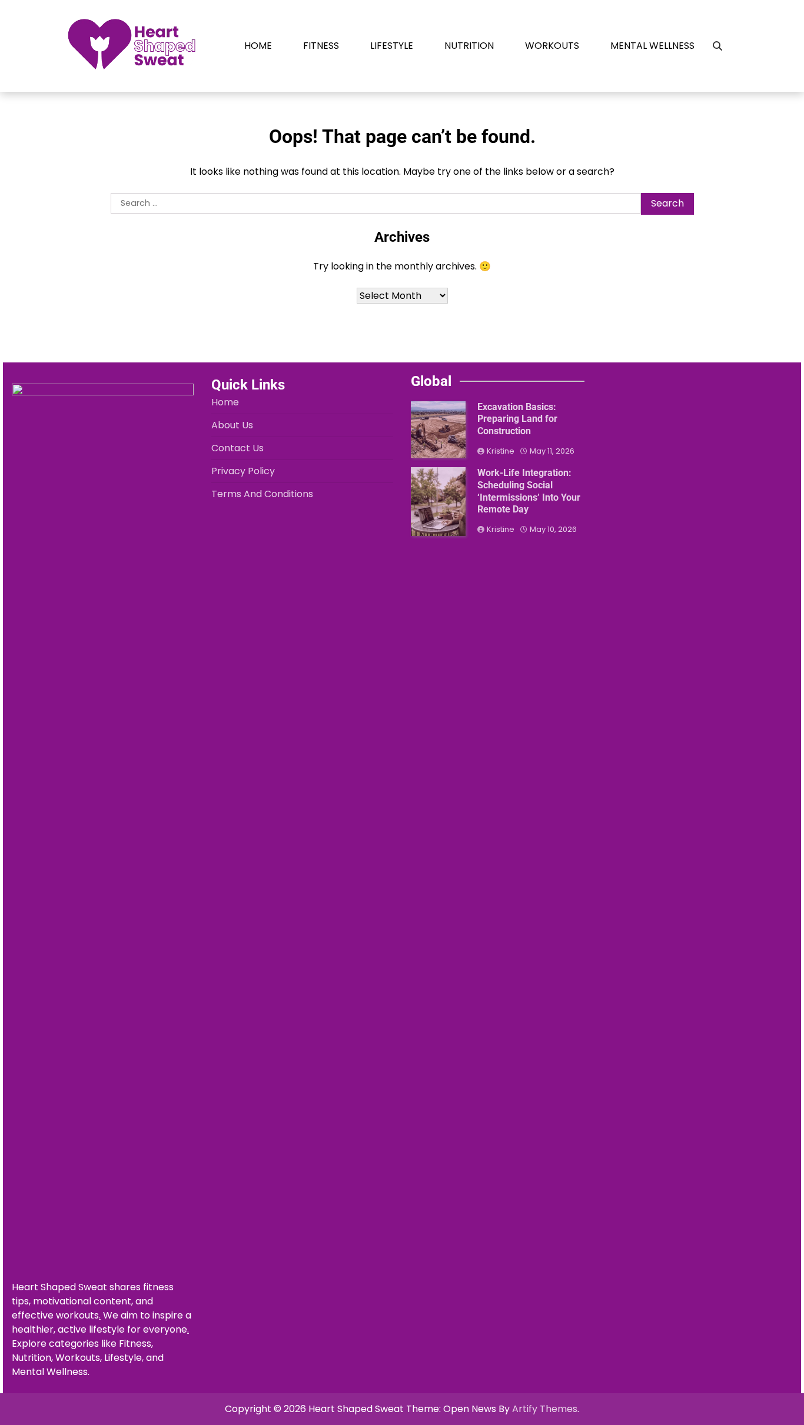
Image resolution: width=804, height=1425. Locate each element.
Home (258, 45)
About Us (232, 425)
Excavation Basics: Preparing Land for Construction (517, 419)
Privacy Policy (243, 471)
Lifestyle (391, 45)
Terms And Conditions (262, 494)
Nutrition (469, 45)
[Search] (717, 46)
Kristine (500, 451)
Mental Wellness (652, 45)
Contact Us (237, 448)
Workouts (552, 45)
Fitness (321, 45)
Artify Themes (544, 1409)
